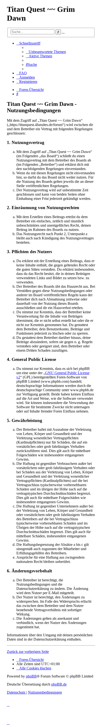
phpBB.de (59, 684)
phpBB (31, 676)
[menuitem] (46, 52)
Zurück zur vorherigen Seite (28, 652)
